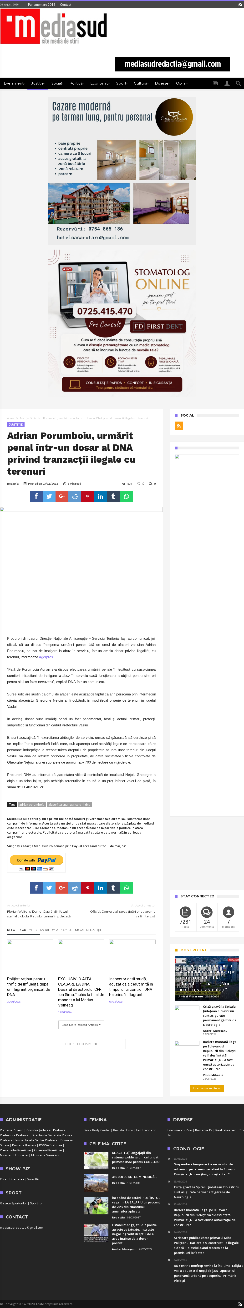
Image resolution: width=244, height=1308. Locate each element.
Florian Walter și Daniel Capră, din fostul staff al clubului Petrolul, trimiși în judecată (39, 911)
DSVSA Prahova (50, 1145)
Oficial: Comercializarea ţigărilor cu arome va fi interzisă (122, 911)
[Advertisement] (207, 853)
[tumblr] (113, 496)
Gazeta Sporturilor (13, 1203)
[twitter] (49, 496)
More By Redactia (55, 930)
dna (87, 804)
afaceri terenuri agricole (64, 804)
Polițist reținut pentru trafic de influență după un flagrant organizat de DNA (28, 986)
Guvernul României (48, 1150)
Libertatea (17, 1179)
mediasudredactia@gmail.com (22, 1227)
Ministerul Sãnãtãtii (45, 1155)
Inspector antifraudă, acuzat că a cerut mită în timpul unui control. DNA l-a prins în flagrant (131, 986)
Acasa (11, 418)
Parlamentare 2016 (41, 4)
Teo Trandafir (146, 1130)
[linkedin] (100, 496)
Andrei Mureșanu (190, 996)
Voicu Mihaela (213, 1075)
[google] (62, 496)
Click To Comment (81, 1044)
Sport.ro (36, 1203)
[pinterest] (87, 496)
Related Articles (22, 930)
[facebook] (36, 496)
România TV (203, 1130)
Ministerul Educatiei (14, 1155)
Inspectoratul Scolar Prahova (36, 1140)
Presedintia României (15, 1150)
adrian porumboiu (31, 804)
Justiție (24, 418)
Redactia (13, 483)
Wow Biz (33, 1179)
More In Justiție (88, 930)
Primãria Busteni (24, 1145)
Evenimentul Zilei (180, 1130)
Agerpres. (46, 657)
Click (3, 1179)
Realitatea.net (225, 1130)
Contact (65, 4)
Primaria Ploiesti (11, 1130)
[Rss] (240, 4)
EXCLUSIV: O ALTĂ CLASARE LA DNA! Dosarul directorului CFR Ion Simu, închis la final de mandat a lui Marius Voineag (81, 991)
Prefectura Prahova (14, 1135)
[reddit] (74, 496)
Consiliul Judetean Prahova (46, 1130)
